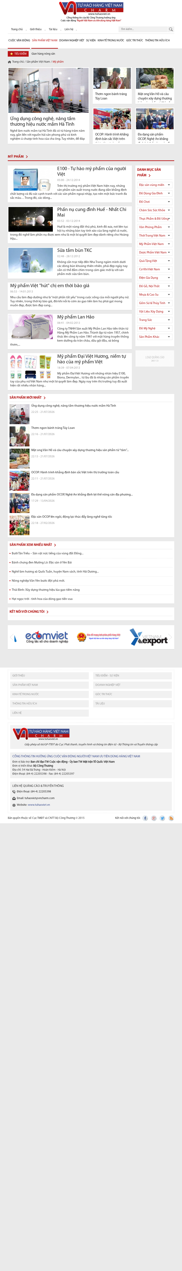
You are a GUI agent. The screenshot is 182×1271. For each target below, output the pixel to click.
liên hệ (17, 713)
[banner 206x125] (154, 358)
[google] (154, 818)
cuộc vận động (19, 40)
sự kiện (91, 40)
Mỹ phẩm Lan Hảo (75, 317)
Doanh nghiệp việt (107, 685)
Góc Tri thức (134, 40)
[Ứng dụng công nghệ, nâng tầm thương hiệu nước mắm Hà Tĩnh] (48, 90)
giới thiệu (18, 675)
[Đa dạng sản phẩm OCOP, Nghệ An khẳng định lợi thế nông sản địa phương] (155, 118)
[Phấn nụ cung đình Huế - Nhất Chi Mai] (30, 219)
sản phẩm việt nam (25, 685)
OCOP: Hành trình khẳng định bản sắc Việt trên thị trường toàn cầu (112, 139)
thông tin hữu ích (24, 703)
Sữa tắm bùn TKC (74, 250)
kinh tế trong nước (25, 694)
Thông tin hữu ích (157, 40)
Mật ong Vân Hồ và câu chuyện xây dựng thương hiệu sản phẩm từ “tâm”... (155, 99)
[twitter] (162, 818)
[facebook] (145, 818)
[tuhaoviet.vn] (91, 11)
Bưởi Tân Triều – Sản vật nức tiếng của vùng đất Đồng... (47, 553)
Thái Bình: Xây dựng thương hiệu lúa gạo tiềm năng (46, 590)
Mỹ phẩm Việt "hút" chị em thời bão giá (49, 285)
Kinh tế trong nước (111, 40)
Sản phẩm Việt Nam (44, 40)
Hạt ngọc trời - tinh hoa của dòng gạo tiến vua (42, 599)
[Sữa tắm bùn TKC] (30, 260)
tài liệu (100, 703)
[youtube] (171, 818)
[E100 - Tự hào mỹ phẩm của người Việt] (30, 178)
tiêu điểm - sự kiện (107, 675)
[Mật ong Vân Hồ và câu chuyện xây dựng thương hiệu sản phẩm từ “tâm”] (155, 78)
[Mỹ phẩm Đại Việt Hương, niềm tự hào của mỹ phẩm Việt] (30, 366)
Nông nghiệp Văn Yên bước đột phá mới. (38, 581)
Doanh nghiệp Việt (71, 40)
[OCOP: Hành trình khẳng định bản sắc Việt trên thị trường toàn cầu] (112, 118)
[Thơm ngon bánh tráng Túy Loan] (112, 78)
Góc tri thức (103, 694)
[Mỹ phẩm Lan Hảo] (30, 326)
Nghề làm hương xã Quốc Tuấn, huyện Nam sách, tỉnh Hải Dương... (55, 571)
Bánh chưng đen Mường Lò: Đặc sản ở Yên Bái (42, 562)
